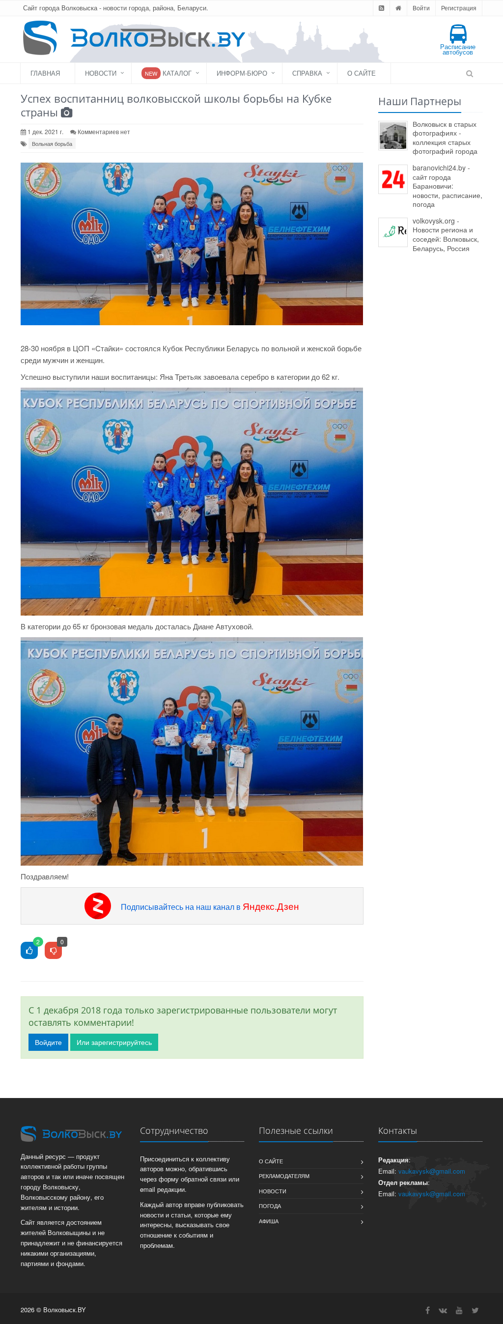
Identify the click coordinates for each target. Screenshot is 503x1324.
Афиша (269, 1221)
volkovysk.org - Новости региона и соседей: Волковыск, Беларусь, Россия (446, 234)
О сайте (361, 73)
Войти (421, 7)
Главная (45, 73)
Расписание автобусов (457, 49)
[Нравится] (29, 951)
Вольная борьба (52, 143)
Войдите (48, 1042)
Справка (307, 73)
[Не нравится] (53, 951)
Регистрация (458, 7)
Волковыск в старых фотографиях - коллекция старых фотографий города (445, 137)
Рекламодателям (284, 1176)
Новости (100, 73)
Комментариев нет (104, 131)
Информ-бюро (242, 73)
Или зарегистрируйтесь (114, 1042)
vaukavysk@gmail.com (431, 1171)
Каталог (168, 73)
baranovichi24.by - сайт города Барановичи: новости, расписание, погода (447, 186)
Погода (270, 1206)
